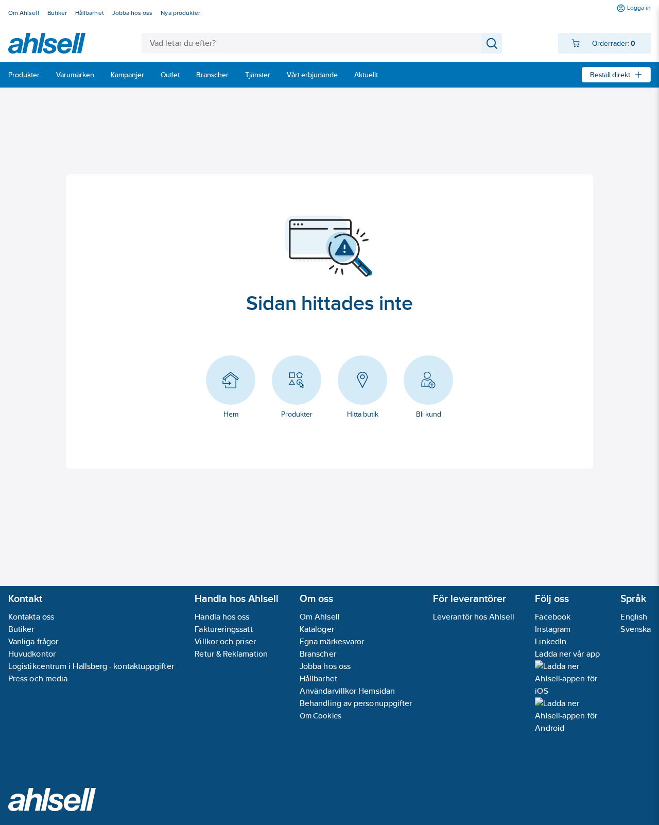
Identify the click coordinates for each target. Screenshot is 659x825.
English (633, 617)
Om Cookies (320, 715)
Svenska (635, 629)
